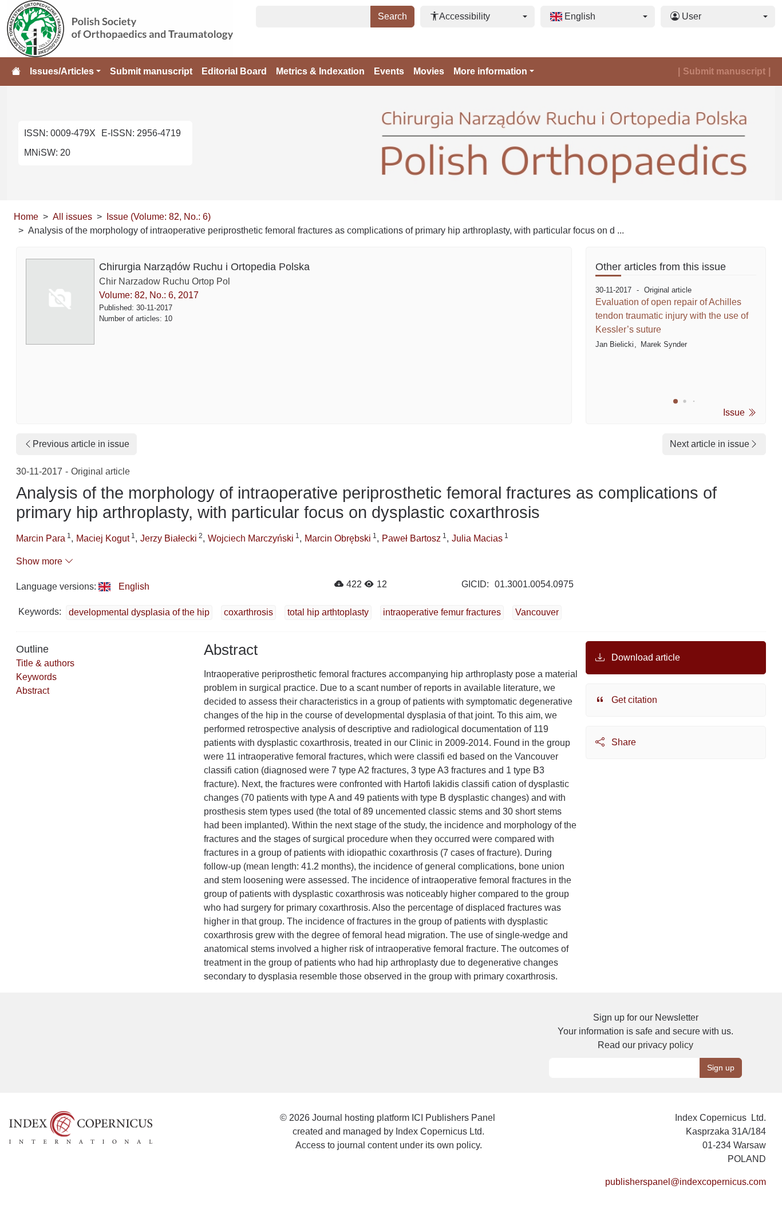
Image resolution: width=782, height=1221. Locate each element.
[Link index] (80, 1127)
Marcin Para (40, 538)
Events (389, 71)
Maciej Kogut (102, 538)
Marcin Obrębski (338, 538)
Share (622, 742)
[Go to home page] (16, 71)
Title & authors (45, 663)
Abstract (32, 691)
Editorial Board (234, 71)
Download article (644, 657)
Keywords (36, 677)
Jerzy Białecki (168, 538)
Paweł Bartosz (411, 538)
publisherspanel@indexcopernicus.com (685, 1182)
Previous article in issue (81, 444)
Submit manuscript (151, 71)
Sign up (720, 1067)
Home (26, 217)
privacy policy (665, 1045)
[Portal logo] (128, 28)
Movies (428, 71)
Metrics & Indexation (320, 71)
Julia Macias (477, 538)
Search (392, 16)
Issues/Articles (62, 71)
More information (490, 71)
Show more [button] (40, 561)
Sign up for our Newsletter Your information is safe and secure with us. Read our (645, 1031)
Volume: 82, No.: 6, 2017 (149, 295)
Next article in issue (709, 444)
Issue (735, 412)
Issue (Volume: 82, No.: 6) (158, 217)
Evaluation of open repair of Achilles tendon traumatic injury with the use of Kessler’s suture (671, 315)
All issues (72, 217)
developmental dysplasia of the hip (139, 612)
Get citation (633, 700)
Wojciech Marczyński (251, 538)
